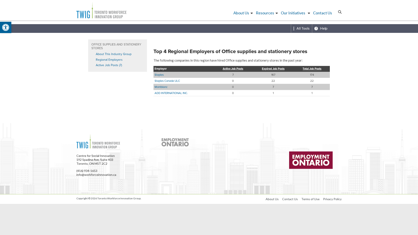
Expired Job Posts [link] (273, 69)
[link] (5, 27)
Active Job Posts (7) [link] (109, 65)
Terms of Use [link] (310, 199)
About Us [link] (241, 12)
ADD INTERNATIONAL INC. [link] (171, 93)
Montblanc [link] (161, 87)
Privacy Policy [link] (332, 199)
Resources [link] (265, 12)
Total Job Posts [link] (312, 69)
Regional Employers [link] (109, 59)
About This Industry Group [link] (113, 54)
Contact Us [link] (322, 12)
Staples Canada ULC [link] (167, 81)
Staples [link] (159, 75)
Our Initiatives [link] (293, 12)
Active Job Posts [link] (233, 69)
